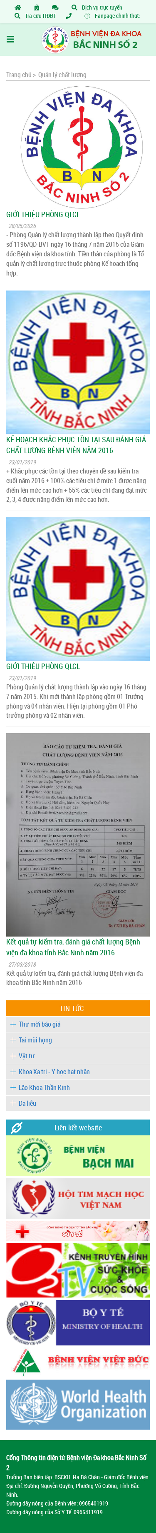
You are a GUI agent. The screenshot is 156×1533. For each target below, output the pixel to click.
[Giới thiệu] (38, 7)
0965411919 (88, 1512)
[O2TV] (78, 1296)
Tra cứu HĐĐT (40, 16)
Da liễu (27, 1103)
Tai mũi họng (35, 1040)
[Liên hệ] (57, 7)
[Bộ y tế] (78, 1343)
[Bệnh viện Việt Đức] (78, 1375)
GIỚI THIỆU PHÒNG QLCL (43, 214)
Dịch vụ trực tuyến (101, 7)
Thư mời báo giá (39, 1024)
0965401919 (93, 1503)
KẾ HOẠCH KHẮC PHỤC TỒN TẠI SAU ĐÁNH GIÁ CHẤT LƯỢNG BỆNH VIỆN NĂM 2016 (76, 444)
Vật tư (27, 1055)
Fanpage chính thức (117, 16)
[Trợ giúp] (70, 16)
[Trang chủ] (20, 7)
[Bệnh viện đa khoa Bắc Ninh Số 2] (78, 39)
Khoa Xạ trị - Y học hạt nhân (54, 1071)
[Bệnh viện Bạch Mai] (78, 1174)
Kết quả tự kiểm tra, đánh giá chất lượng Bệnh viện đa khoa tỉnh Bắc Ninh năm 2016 (73, 947)
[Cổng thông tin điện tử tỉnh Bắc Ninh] (78, 1238)
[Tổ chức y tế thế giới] (78, 1427)
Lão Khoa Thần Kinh (44, 1087)
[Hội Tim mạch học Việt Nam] (78, 1217)
